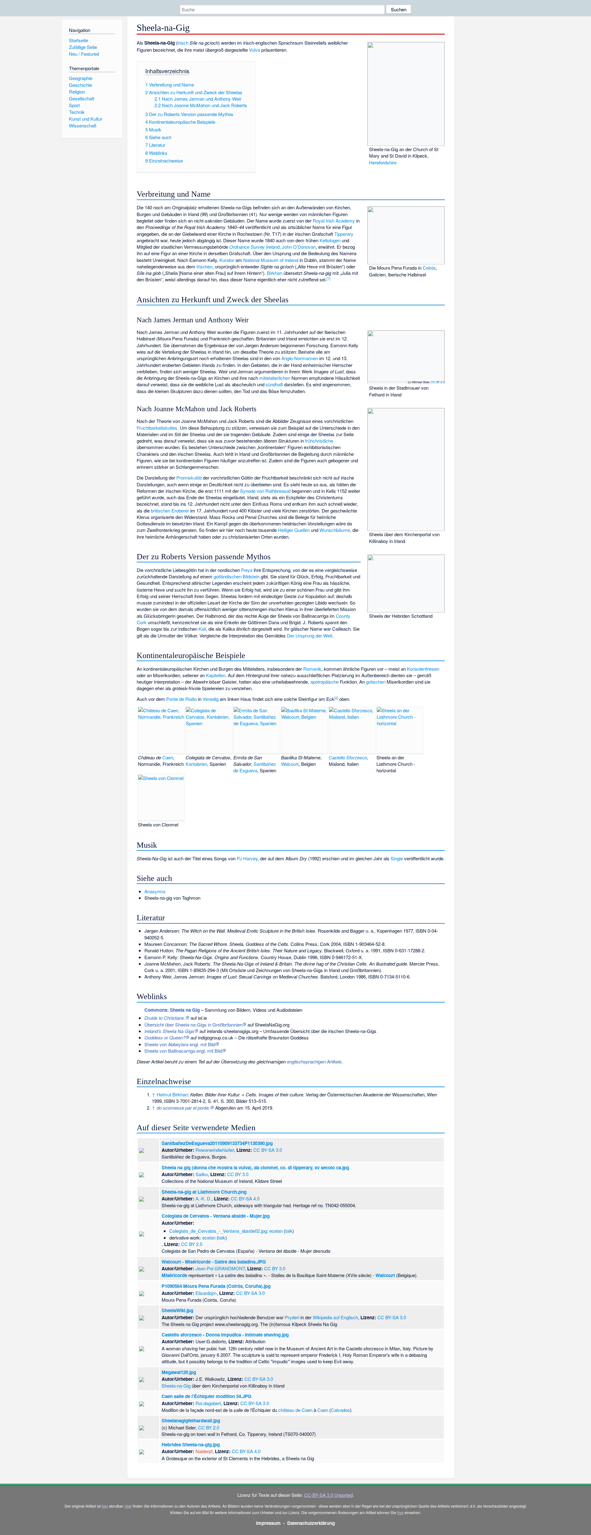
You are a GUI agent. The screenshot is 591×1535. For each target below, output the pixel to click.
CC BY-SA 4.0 (245, 1198)
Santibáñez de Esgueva (254, 767)
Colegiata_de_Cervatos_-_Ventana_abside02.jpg (218, 1231)
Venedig (211, 699)
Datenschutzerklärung (311, 1523)
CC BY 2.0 (437, 382)
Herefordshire (382, 162)
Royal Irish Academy (334, 220)
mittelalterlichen (274, 378)
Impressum (268, 1523)
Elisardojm (206, 1293)
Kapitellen (215, 675)
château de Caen (295, 1410)
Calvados (340, 1410)
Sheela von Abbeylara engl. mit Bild (179, 1044)
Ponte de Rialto (181, 699)
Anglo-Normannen (299, 358)
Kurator (226, 260)
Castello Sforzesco (348, 757)
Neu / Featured (84, 53)
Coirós (429, 267)
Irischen (204, 266)
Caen (167, 757)
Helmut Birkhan (172, 1094)
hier (105, 1506)
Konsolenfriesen (423, 668)
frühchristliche (319, 440)
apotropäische (324, 681)
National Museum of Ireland (270, 260)
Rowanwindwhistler (214, 1150)
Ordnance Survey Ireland (254, 246)
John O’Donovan (299, 246)
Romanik (312, 668)
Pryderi (292, 1317)
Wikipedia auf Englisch (335, 1317)
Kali (202, 628)
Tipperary (343, 234)
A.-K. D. (203, 1198)
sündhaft (274, 384)
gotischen (375, 681)
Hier (128, 1506)
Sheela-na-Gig (176, 1385)
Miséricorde (174, 1275)
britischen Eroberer (170, 510)
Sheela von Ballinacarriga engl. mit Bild (183, 1050)
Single (397, 858)
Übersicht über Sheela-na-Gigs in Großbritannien (193, 1024)
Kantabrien (196, 764)
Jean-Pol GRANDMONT (220, 1268)
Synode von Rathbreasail (265, 491)
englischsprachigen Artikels (314, 1061)
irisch (183, 42)
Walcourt (290, 764)
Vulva (254, 49)
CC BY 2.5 (191, 1244)
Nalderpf (203, 1451)
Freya (246, 570)
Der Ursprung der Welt (309, 635)
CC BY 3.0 (237, 1174)
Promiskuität (189, 477)
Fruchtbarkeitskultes (157, 427)
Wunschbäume (335, 530)
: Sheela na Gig (172, 1010)
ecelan (276, 1231)
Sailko (201, 1174)
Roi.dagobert (208, 1403)
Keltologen (330, 240)
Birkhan (274, 273)
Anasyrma (154, 891)
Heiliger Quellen (294, 530)
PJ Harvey (247, 858)
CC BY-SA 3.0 (267, 1150)
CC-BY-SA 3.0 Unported (328, 1495)
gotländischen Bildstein (236, 576)
